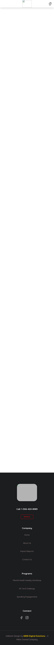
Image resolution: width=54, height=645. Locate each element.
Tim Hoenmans (12, 59)
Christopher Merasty (16, 463)
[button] (50, 4)
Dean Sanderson (13, 329)
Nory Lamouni (12, 126)
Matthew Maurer (13, 397)
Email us (27, 517)
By (9, 64)
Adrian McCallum (14, 261)
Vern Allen (9, 198)
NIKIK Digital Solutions (34, 636)
